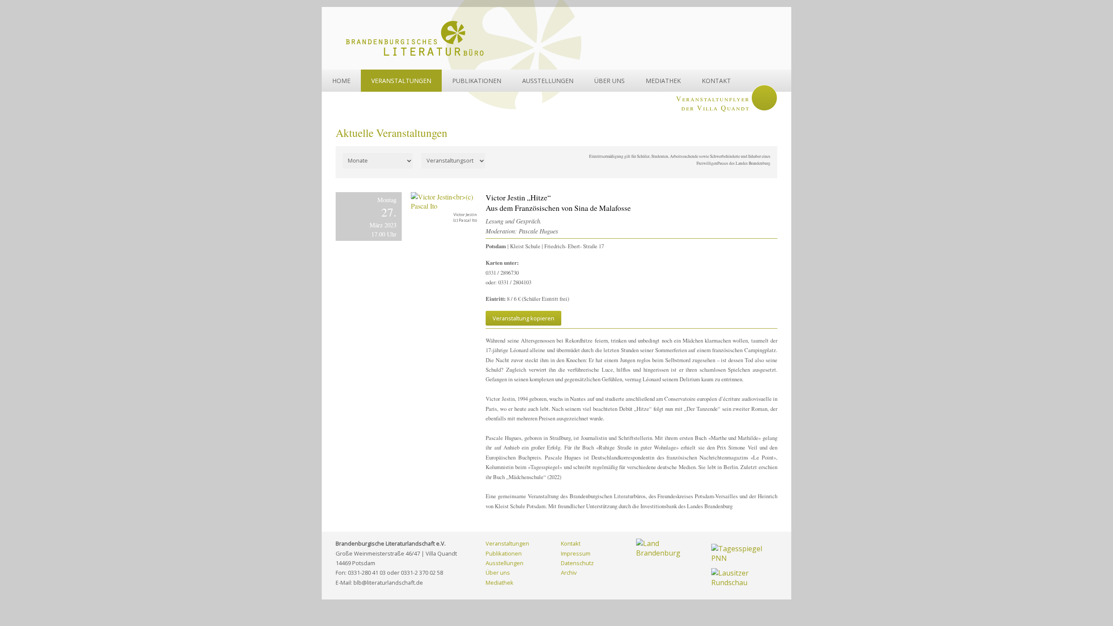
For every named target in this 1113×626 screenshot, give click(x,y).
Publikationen (504, 553)
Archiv (568, 572)
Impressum (575, 553)
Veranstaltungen (507, 543)
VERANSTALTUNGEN (401, 81)
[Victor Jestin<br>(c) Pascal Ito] (444, 201)
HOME (341, 81)
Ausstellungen (504, 563)
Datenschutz (577, 563)
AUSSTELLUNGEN (547, 81)
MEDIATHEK (663, 81)
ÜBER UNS (609, 81)
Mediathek (499, 582)
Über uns (498, 572)
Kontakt (570, 543)
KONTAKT (716, 81)
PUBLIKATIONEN (476, 81)
